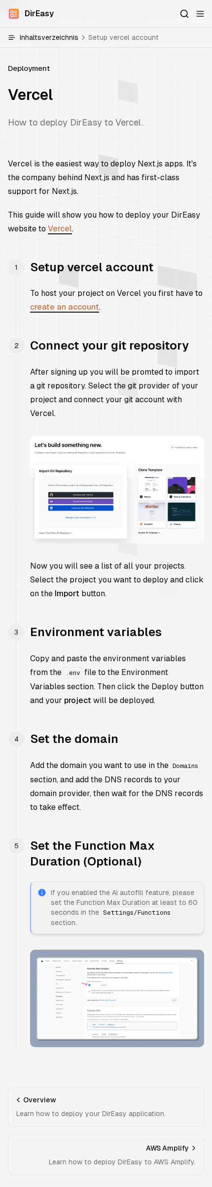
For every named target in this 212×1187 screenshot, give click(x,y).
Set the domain (74, 738)
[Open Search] (184, 14)
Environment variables (96, 632)
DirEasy (39, 13)
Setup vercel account (91, 267)
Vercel (60, 228)
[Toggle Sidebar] (200, 14)
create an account (64, 307)
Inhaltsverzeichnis (89, 37)
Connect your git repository (109, 345)
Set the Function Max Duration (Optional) (92, 853)
